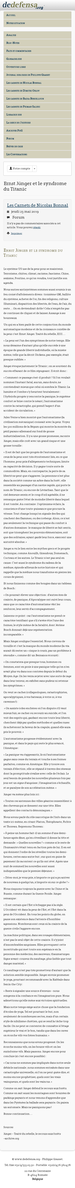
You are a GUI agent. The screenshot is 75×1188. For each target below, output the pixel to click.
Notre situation (15, 23)
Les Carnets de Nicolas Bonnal (37, 205)
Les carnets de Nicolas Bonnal (24, 82)
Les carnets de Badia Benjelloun (25, 98)
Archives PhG (14, 130)
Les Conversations (16, 154)
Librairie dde (14, 114)
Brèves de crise (14, 146)
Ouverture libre (16, 66)
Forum (10, 138)
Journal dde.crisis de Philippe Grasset (28, 74)
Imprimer (16, 233)
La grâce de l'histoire (18, 122)
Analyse (11, 35)
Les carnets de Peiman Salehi (23, 106)
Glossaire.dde (14, 58)
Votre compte (21, 168)
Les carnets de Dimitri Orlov (22, 90)
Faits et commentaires (18, 50)
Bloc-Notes (12, 42)
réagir (36, 227)
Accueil (11, 15)
